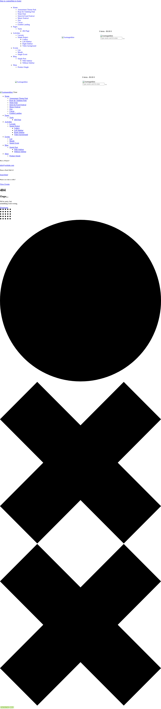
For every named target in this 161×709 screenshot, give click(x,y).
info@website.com (7, 165)
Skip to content (5, 1)
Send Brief (4, 175)
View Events (5, 184)
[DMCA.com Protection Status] (7, 708)
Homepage (4, 208)
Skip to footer (16, 1)
